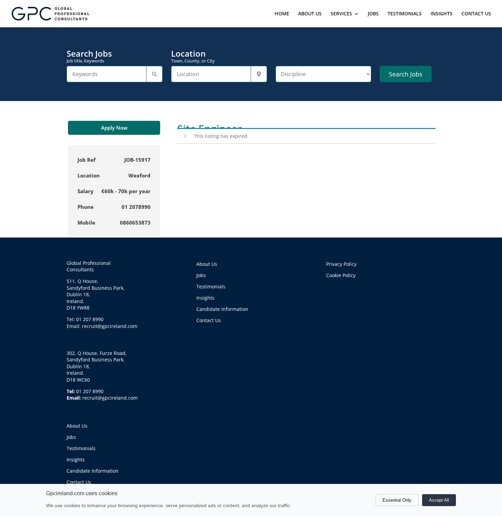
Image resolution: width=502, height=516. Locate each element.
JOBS (373, 14)
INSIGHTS (441, 14)
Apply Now (114, 127)
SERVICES (341, 14)
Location (193, 56)
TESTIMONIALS (405, 14)
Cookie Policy (340, 275)
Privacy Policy (341, 264)
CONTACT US (476, 14)
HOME (282, 14)
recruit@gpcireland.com (110, 398)
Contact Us (79, 482)
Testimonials (81, 448)
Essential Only (397, 500)
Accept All (439, 500)
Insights (76, 459)
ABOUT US (310, 14)
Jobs (71, 437)
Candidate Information (92, 471)
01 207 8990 (89, 391)
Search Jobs (89, 56)
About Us (77, 425)
